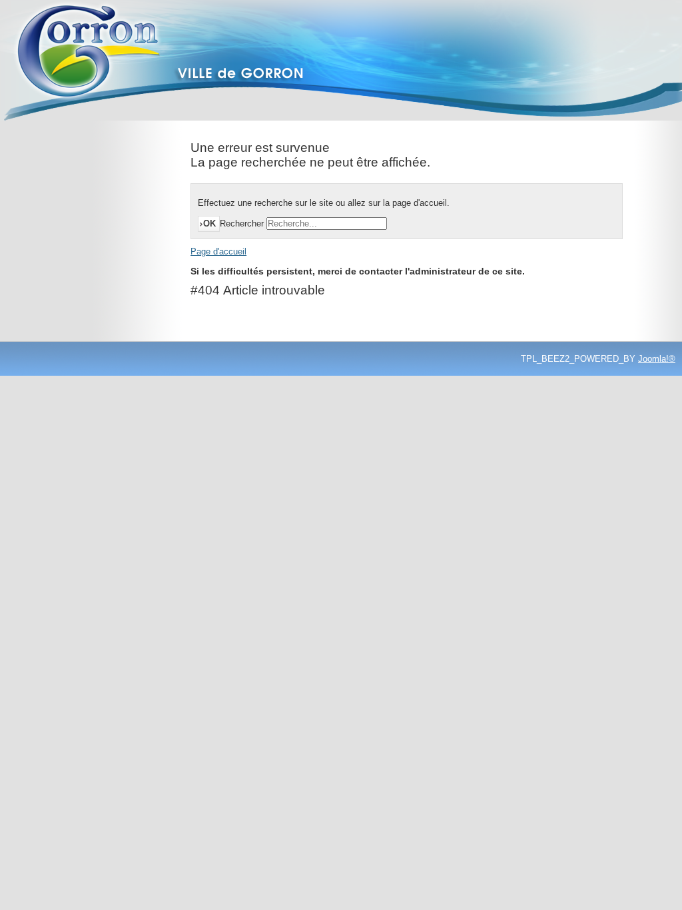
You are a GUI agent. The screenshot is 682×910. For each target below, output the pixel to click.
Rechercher (242, 223)
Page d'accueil (218, 251)
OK (209, 223)
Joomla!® (656, 359)
